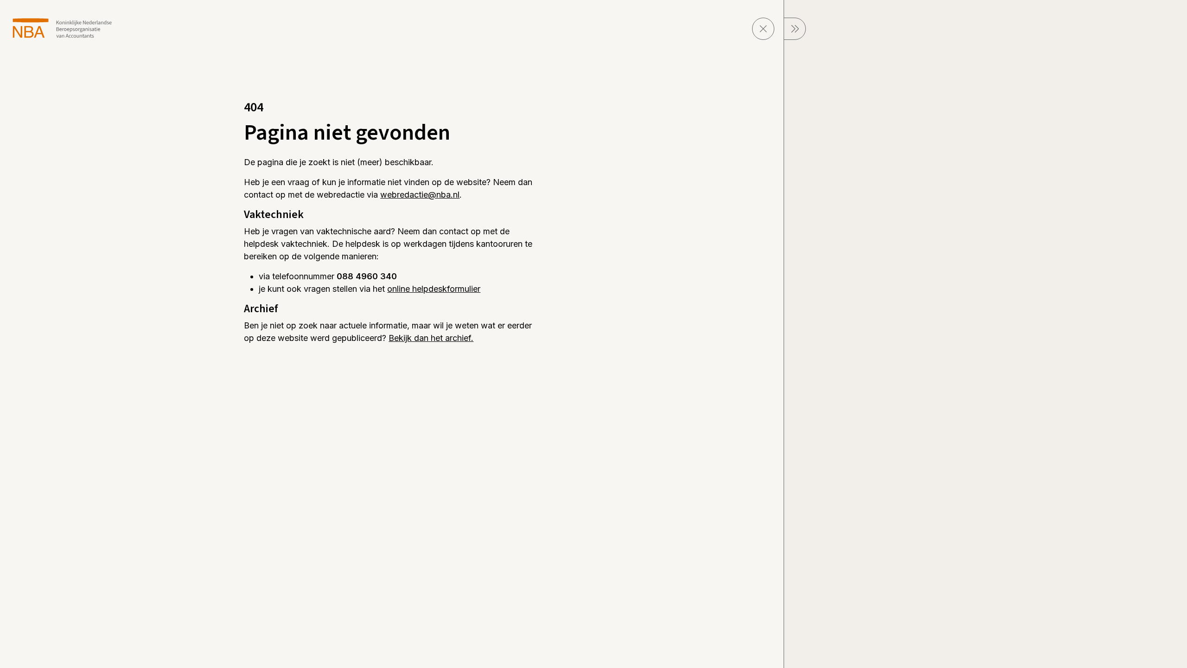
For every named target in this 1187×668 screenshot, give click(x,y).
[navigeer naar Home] (62, 28)
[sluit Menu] (795, 29)
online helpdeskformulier (433, 289)
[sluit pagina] (763, 29)
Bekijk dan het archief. (431, 338)
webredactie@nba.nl (419, 194)
